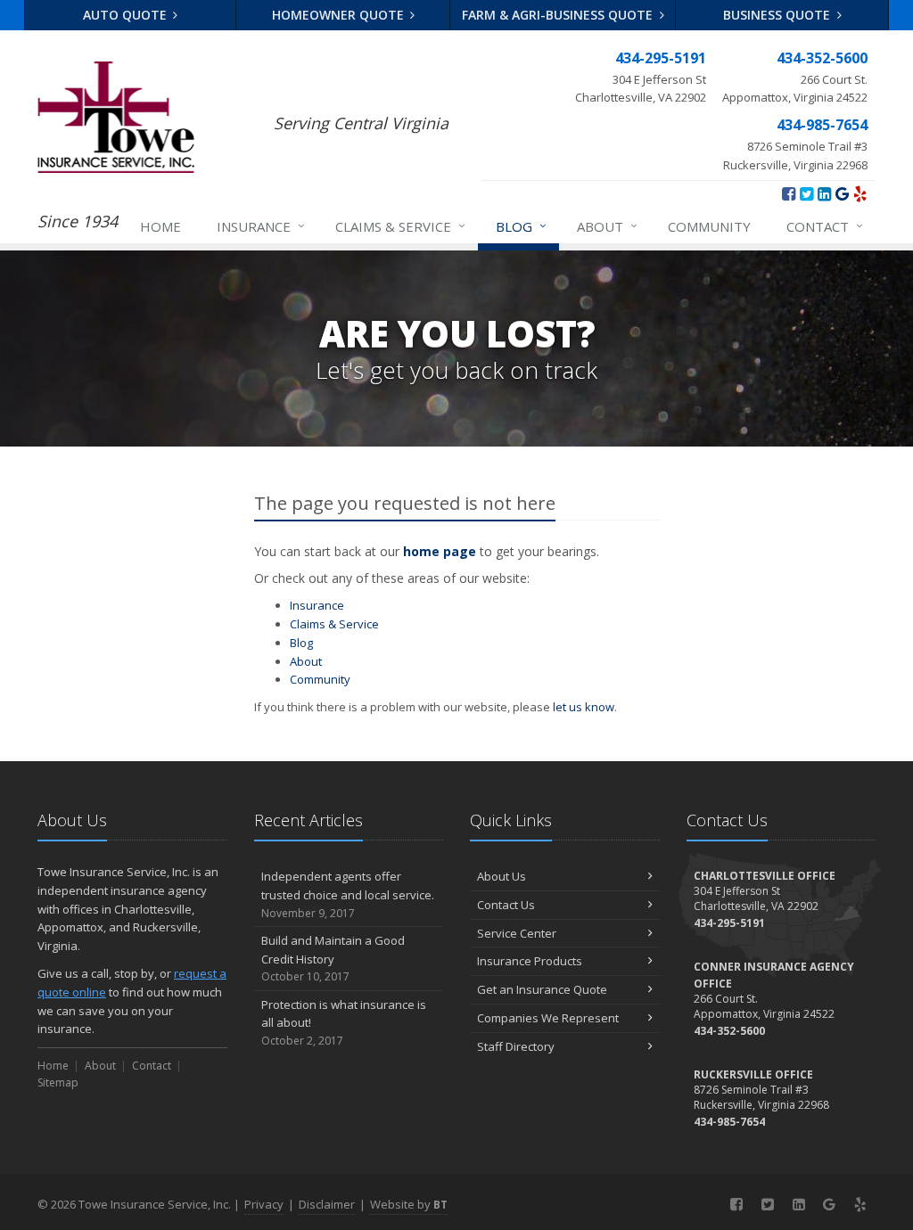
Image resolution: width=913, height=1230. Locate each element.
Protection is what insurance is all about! (343, 1022)
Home (160, 226)
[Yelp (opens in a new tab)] (860, 193)
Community (709, 226)
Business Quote (778, 14)
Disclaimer (327, 1204)
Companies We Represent (548, 1018)
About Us (501, 876)
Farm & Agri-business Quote (559, 14)
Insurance (261, 226)
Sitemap (57, 1082)
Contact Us (506, 905)
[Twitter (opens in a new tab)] (806, 193)
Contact (824, 226)
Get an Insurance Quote (542, 989)
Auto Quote (126, 14)
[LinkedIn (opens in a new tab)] (824, 193)
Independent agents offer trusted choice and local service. (347, 894)
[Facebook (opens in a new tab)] (788, 193)
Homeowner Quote (339, 14)
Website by (409, 1204)
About (607, 226)
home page (439, 551)
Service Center (516, 933)
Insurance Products (529, 961)
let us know (583, 707)
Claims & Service (400, 226)
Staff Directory (516, 1046)
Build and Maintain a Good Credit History (333, 958)
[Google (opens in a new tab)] (842, 193)
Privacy (264, 1204)
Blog (521, 226)
